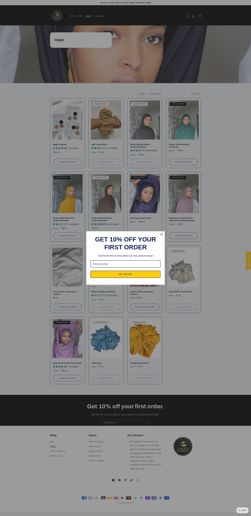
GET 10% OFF (125, 274)
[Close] (161, 234)
